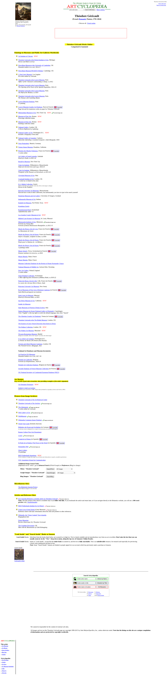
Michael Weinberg (21, 25)
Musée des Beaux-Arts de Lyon (28, 229)
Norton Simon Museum (25, 147)
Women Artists (101, 595)
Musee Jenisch (22, 251)
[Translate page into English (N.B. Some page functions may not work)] (58, 107)
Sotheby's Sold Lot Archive (26, 388)
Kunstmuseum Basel (24, 210)
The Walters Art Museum (26, 330)
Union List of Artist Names (26, 509)
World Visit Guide (23, 424)
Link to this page (162, 3)
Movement (90, 592)
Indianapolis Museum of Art (26, 199)
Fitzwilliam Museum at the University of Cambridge (34, 65)
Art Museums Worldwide (8, 666)
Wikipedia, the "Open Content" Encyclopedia (32, 515)
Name (89, 595)
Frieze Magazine (23, 520)
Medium (98, 592)
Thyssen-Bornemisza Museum (27, 334)
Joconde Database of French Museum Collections (33, 368)
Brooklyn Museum (24, 161)
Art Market (4, 648)
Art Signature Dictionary (25, 384)
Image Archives (5, 650)
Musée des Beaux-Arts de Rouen (28, 234)
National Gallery (23, 127)
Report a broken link (161, 5)
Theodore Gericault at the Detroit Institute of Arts (33, 60)
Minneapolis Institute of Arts (27, 222)
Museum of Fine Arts (24, 116)
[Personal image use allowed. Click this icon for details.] (57, 113)
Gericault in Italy (19, 561)
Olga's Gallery (22, 450)
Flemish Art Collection (25, 359)
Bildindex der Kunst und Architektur (29, 427)
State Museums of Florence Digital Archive (31, 308)
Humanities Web (23, 447)
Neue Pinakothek (23, 143)
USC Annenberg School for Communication (32, 460)
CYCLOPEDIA (9, 641)
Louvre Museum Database (26, 101)
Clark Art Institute (23, 165)
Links (3, 668)
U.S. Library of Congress (26, 339)
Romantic (82, 19)
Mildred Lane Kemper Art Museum (29, 218)
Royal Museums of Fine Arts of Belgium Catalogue (34, 290)
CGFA (20, 435)
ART (2, 641)
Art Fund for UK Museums (26, 354)
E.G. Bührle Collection (25, 184)
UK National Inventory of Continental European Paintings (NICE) (38, 372)
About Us (4, 670)
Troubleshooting (32, 502)
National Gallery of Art (25, 132)
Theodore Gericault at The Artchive (29, 403)
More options (101, 10)
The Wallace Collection (25, 327)
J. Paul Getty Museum (25, 74)
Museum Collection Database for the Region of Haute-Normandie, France (41, 263)
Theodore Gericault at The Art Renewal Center (32, 400)
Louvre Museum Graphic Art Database (30, 107)
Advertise (4, 672)
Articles (4, 654)
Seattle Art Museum (24, 304)
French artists (91, 23)
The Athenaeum (23, 407)
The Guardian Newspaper (26, 525)
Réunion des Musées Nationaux (28, 151)
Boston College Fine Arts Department (29, 432)
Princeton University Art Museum (28, 286)
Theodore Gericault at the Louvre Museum (31, 80)
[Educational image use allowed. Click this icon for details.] (50, 222)
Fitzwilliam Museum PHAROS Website (30, 71)
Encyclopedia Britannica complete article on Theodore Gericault (38, 499)
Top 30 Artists (5, 660)
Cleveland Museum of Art (26, 175)
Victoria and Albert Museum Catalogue (30, 344)
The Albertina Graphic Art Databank (29, 316)
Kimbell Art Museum (24, 203)
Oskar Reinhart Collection (26, 276)
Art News (4, 664)
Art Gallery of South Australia (27, 156)
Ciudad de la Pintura (24, 439)
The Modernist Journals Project (27, 487)
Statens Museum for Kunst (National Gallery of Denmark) (36, 311)
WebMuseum (22, 416)
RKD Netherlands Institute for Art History (31, 506)
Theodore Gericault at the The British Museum (32, 320)
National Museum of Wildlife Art (28, 267)
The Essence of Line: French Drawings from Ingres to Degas (37, 323)
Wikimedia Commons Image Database (30, 420)
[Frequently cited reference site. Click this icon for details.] (63, 499)
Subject (90, 593)
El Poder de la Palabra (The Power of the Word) (33, 443)
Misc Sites (4, 652)
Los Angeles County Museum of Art (29, 215)
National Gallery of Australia (27, 138)
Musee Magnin (23, 256)
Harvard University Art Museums (28, 190)
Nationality (98, 593)
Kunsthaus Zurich (23, 206)
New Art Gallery (23, 270)
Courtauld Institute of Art (26, 179)
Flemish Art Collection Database (28, 365)
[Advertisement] (90, 33)
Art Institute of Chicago (25, 56)
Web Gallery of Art (24, 412)
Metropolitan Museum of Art (27, 113)
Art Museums (5, 646)
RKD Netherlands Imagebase (27, 455)
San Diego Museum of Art (26, 301)
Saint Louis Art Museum (25, 295)
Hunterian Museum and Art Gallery (29, 196)
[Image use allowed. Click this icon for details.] (34, 407)
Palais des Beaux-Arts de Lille (27, 281)
